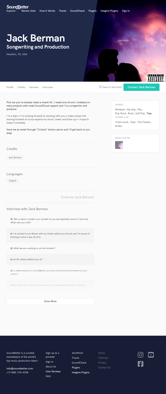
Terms (101, 353)
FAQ (48, 376)
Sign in (126, 10)
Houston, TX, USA (16, 54)
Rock (131, 113)
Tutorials (103, 357)
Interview (47, 87)
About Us (51, 366)
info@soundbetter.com (19, 368)
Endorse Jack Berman (77, 197)
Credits (21, 87)
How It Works (47, 10)
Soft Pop (140, 113)
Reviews (33, 87)
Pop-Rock (120, 113)
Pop (139, 109)
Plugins (93, 10)
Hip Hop (131, 109)
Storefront (77, 353)
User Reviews (53, 371)
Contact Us (104, 367)
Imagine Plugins (109, 10)
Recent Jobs (29, 10)
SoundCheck (77, 10)
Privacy (102, 362)
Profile (9, 87)
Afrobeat (120, 109)
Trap (149, 113)
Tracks (62, 10)
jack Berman (15, 157)
